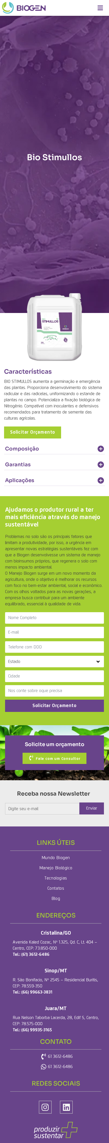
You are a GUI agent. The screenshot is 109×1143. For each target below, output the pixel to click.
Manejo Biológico (55, 868)
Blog (55, 899)
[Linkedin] (66, 1107)
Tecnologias (55, 878)
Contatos (55, 888)
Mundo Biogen (56, 858)
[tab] (54, 449)
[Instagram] (45, 1107)
